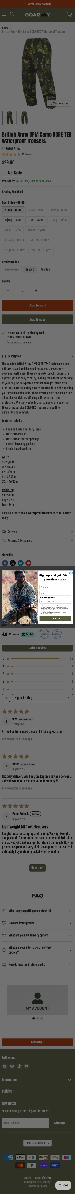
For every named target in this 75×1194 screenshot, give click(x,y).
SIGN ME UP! (55, 618)
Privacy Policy (48, 613)
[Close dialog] (70, 572)
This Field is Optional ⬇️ (47, 597)
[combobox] (43, 601)
